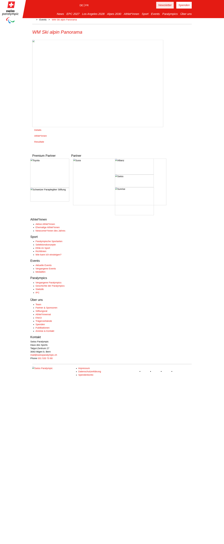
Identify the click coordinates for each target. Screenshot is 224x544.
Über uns (186, 14)
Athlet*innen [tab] (40, 136)
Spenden (184, 5)
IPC (37, 292)
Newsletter (165, 5)
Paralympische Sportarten (49, 241)
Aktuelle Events (44, 265)
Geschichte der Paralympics (50, 286)
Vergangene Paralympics (48, 282)
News (60, 14)
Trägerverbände (44, 321)
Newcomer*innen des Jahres (50, 230)
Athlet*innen (131, 14)
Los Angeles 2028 (93, 14)
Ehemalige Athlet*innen (48, 227)
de (81, 5)
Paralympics (170, 14)
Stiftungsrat (41, 311)
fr (87, 5)
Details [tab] (37, 130)
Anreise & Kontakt (45, 331)
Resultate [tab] (39, 142)
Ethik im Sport (43, 248)
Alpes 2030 (114, 14)
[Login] (146, 5)
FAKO (39, 318)
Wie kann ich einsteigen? (48, 254)
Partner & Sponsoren (46, 307)
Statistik (40, 289)
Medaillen (41, 272)
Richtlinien (41, 251)
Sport (145, 14)
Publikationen (43, 327)
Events (155, 14)
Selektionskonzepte (46, 244)
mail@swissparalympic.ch (43, 355)
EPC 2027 (72, 14)
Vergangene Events (46, 268)
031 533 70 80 (45, 358)
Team (38, 304)
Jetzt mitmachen (39, 536)
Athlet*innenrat (43, 314)
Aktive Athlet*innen (45, 224)
